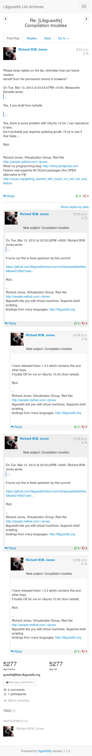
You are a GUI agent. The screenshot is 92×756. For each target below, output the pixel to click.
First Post (13, 38)
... (5, 96)
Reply (10, 196)
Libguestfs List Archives (23, 6)
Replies (32, 38)
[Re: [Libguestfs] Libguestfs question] (5, 18)
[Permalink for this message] (87, 53)
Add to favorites (18, 700)
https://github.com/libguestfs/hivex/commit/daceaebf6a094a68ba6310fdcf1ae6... (46, 268)
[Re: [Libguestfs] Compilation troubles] (86, 18)
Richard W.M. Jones (32, 49)
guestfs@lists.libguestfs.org (21, 674)
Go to (62, 38)
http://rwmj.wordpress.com (61, 166)
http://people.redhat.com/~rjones (25, 161)
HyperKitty (45, 751)
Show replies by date (75, 207)
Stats (47, 38)
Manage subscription (21, 682)
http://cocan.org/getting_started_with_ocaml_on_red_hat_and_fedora (45, 181)
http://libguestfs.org (62, 309)
